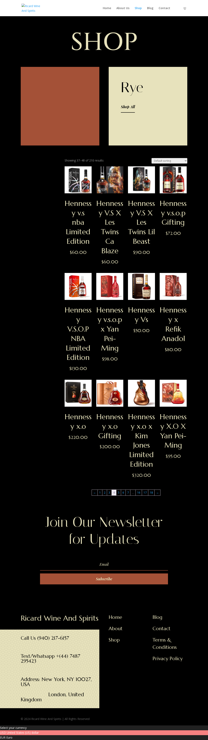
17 (145, 492)
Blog (150, 8)
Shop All (40, 106)
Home (107, 8)
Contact (164, 8)
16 (138, 492)
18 (151, 492)
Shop (138, 8)
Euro (9, 737)
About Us (122, 8)
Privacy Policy (168, 659)
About (115, 629)
